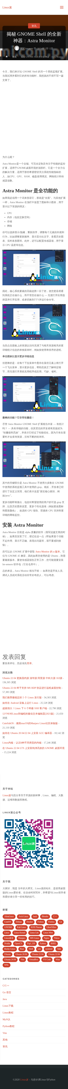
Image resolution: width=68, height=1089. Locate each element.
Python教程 (8, 1026)
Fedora (40, 922)
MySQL (7, 1019)
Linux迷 (7, 7)
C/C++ (6, 985)
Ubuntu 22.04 (54, 954)
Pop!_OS (31, 943)
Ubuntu (7, 954)
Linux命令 (8, 938)
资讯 (34, 25)
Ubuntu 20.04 (21, 954)
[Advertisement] (34, 119)
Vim (22, 959)
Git (60, 922)
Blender (45, 916)
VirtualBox (33, 959)
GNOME (8, 927)
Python (43, 943)
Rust (22, 949)
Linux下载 (8, 1006)
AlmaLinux (9, 916)
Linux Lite (34, 932)
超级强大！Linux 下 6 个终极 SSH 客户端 (24, 708)
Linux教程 (8, 1012)
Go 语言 (7, 992)
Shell (31, 949)
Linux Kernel (19, 932)
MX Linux (34, 938)
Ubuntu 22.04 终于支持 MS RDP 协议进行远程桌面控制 (31, 688)
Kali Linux (21, 927)
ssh (39, 949)
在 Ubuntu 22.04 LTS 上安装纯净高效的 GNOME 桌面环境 (33, 748)
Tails (59, 949)
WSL (6, 965)
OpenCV (18, 943)
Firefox (51, 922)
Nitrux (56, 938)
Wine (58, 959)
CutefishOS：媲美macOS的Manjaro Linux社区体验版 (30, 723)
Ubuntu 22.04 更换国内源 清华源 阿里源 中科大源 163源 (32, 678)
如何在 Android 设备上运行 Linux (20, 703)
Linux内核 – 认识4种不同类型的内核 (21, 742)
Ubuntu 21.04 (37, 954)
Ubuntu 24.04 (10, 959)
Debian (19, 922)
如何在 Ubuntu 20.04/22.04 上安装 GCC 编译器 (27, 733)
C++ (55, 916)
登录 (29, 663)
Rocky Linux (9, 949)
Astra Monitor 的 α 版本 (47, 551)
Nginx (46, 938)
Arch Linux (23, 916)
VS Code (47, 959)
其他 (5, 1039)
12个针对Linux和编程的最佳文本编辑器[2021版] (28, 713)
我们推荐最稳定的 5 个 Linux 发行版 (22, 697)
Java (5, 999)
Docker (30, 922)
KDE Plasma (36, 927)
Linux (6, 932)
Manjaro (21, 938)
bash (35, 916)
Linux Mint (48, 932)
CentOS (7, 922)
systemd (49, 949)
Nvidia (7, 943)
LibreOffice (51, 927)
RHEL (53, 943)
